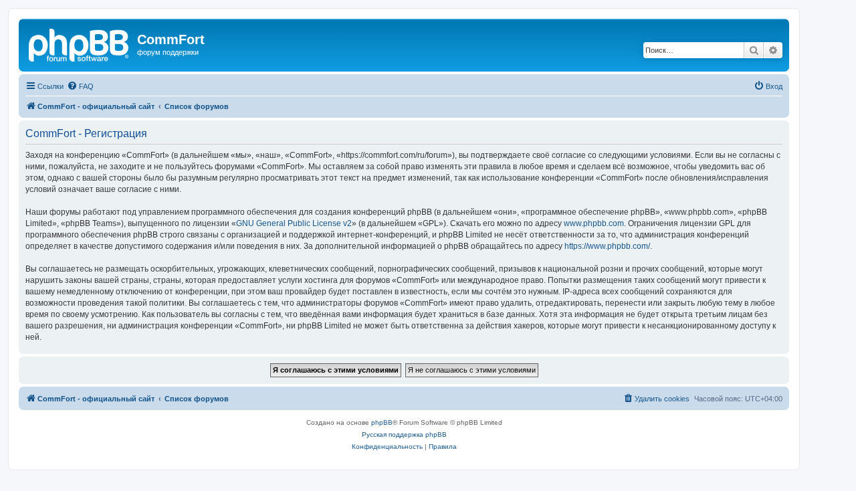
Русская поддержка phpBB (404, 434)
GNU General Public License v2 (294, 223)
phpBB (382, 422)
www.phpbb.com (594, 223)
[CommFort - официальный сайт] (79, 43)
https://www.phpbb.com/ (607, 246)
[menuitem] (80, 86)
